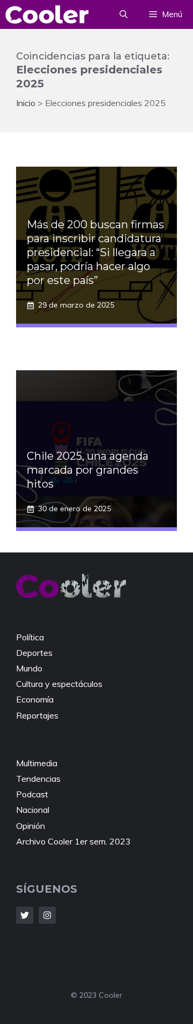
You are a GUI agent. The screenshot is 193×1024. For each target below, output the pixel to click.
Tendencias (38, 778)
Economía (35, 699)
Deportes (34, 652)
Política (30, 637)
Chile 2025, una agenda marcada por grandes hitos (88, 470)
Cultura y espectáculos (59, 683)
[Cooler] (46, 14)
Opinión (30, 825)
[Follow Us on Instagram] (47, 915)
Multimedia (36, 763)
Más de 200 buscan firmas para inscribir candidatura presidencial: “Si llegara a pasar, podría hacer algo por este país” (95, 252)
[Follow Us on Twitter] (24, 915)
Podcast (32, 794)
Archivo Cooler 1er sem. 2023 (73, 841)
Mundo (29, 668)
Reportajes (37, 715)
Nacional (32, 809)
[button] (123, 14)
